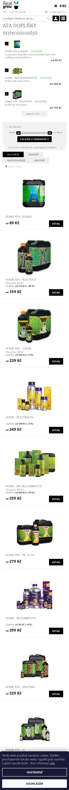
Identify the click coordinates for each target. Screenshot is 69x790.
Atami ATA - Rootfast (26, 101)
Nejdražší (33, 154)
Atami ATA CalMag (23, 51)
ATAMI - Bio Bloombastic (28, 77)
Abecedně (39, 160)
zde (52, 763)
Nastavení (34, 772)
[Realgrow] (11, 4)
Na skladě (15, 126)
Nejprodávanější (16, 160)
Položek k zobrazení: (34, 139)
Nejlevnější (13, 154)
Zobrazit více (33, 113)
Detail (56, 223)
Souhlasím (34, 784)
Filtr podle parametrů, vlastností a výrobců (32, 147)
